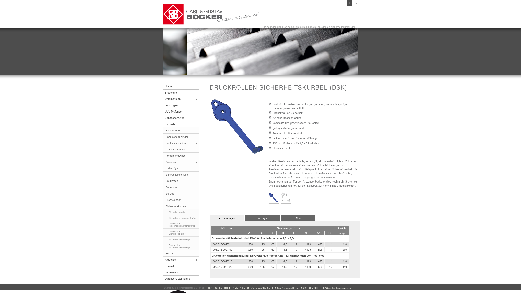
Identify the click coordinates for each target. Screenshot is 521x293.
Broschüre (171, 92)
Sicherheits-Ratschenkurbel (182, 217)
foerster (180, 287)
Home (168, 86)
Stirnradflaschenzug (177, 174)
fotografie (188, 287)
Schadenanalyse (174, 118)
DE (349, 3)
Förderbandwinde (176, 155)
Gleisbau (181, 162)
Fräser (169, 253)
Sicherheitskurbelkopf (179, 239)
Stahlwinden (181, 130)
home (291, 26)
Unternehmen (181, 99)
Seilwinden (181, 187)
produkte (301, 26)
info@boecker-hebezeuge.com (337, 287)
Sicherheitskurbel (177, 212)
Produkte (181, 124)
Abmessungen (227, 218)
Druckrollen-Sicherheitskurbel (177, 232)
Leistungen (171, 105)
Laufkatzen (181, 181)
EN (355, 3)
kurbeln (312, 26)
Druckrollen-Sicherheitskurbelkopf (179, 246)
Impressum (171, 272)
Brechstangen (181, 199)
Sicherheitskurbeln (181, 206)
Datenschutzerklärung (177, 278)
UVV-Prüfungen (174, 111)
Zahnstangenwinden (181, 136)
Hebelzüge (172, 168)
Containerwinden (181, 149)
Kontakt (169, 266)
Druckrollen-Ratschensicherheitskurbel (182, 224)
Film (298, 218)
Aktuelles (181, 259)
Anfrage (262, 218)
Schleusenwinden (181, 143)
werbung (200, 287)
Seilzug (170, 193)
